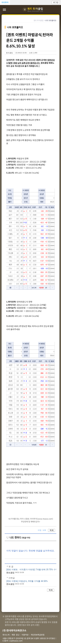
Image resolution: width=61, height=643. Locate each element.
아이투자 (5, 2)
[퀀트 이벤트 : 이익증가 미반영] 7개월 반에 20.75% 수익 (32, 569)
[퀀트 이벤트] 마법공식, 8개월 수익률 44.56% (27, 581)
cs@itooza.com (16, 641)
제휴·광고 (15, 635)
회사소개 (6, 635)
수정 (39, 530)
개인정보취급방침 (37, 635)
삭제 (44, 530)
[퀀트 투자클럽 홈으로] (33, 10)
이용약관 (25, 635)
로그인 (55, 2)
